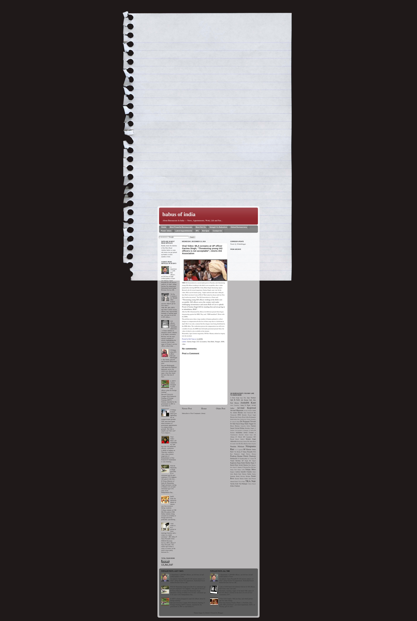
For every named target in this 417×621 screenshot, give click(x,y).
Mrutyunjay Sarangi (242, 441)
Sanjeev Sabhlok (235, 472)
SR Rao (253, 467)
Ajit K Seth (235, 400)
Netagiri (217, 342)
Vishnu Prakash (252, 484)
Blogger (220, 613)
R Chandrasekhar (243, 458)
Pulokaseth (233, 458)
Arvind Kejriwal (246, 407)
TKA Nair (250, 481)
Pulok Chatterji (249, 456)
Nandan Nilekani (237, 446)
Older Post (220, 408)
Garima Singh (191, 342)
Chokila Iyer (243, 419)
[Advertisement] (243, 320)
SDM (222, 342)
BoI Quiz (205, 231)
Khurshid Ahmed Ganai (246, 435)
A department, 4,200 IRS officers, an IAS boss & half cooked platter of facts (187, 575)
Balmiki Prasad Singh (249, 415)
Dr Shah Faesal (235, 424)
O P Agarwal (238, 449)
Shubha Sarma (251, 474)
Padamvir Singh (239, 454)
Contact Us (217, 231)
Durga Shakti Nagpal (246, 424)
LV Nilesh (238, 437)
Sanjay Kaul (233, 469)
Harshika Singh (249, 428)
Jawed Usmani (249, 432)
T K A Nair (241, 481)
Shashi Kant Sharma (240, 474)
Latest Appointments (183, 231)
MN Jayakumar (247, 437)
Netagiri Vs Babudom (218, 227)
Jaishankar (239, 432)
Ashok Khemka (238, 413)
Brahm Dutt (236, 419)
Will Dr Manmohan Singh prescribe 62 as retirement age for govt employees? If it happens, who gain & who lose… (188, 588)
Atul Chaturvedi (248, 413)
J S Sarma (251, 430)
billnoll (207, 613)
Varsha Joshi (234, 484)
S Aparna (239, 467)
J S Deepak (245, 430)
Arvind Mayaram (236, 410)
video (183, 344)
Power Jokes (166, 231)
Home (163, 227)
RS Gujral (252, 461)
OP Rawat (247, 449)
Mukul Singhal (252, 443)
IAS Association (201, 342)
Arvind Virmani (248, 410)
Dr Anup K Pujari (235, 421)
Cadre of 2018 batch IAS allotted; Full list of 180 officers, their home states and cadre (237, 588)
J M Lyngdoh (238, 430)
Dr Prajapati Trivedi (248, 421)
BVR (239, 415)
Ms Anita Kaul (251, 441)
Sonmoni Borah (234, 476)
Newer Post (187, 408)
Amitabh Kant (248, 402)
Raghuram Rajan (235, 463)
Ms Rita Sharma (243, 444)
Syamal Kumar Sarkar (241, 479)
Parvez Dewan (251, 454)
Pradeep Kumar (236, 456)
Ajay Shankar (251, 398)
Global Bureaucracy (239, 227)
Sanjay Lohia (241, 469)
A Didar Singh (234, 398)
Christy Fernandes (251, 419)
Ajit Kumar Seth (246, 400)
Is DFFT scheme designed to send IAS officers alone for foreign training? (187, 600)
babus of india (178, 214)
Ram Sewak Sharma (241, 465)
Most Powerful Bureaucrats (181, 227)
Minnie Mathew (239, 439)
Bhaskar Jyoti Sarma (236, 417)
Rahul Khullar (245, 463)
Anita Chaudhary (234, 405)
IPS (197, 231)
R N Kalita (251, 458)
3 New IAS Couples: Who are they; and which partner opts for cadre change (236, 600)
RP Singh (245, 461)
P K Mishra (237, 452)
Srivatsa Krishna (245, 476)
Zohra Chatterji (235, 486)
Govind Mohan (239, 428)
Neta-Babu (211, 342)
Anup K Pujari (245, 405)
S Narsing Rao (246, 467)
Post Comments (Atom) (197, 413)
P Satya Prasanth (246, 452)
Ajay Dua (243, 398)
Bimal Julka (245, 417)
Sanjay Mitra (250, 469)
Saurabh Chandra (246, 472)
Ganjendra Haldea (245, 426)
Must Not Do (201, 227)
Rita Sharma (252, 465)
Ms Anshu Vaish (234, 443)
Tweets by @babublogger (238, 244)
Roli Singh (233, 467)
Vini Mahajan (243, 484)
